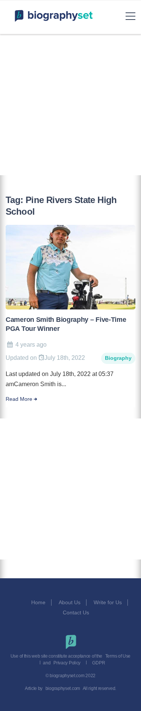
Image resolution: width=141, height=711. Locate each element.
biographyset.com (62, 688)
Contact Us (77, 612)
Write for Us (108, 602)
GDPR (98, 663)
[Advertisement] (70, 104)
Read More (19, 399)
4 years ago (31, 344)
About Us (69, 602)
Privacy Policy (66, 663)
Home (38, 602)
